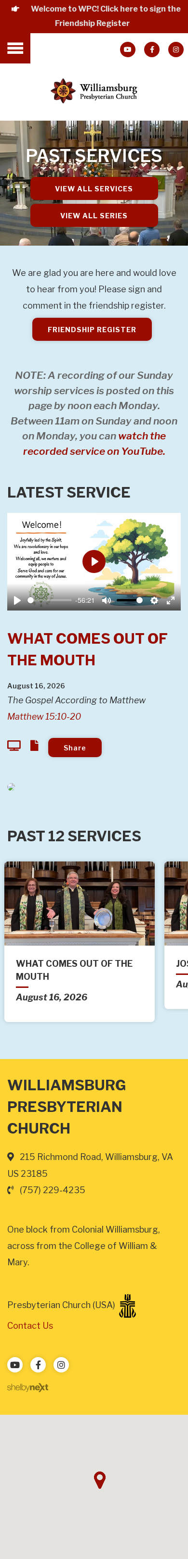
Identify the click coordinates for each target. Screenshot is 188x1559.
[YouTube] (127, 49)
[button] (100, 1480)
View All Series (94, 216)
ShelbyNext (27, 1388)
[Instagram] (176, 49)
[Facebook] (152, 49)
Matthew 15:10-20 (44, 716)
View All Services (94, 189)
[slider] (49, 600)
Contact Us (30, 1326)
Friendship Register (92, 329)
